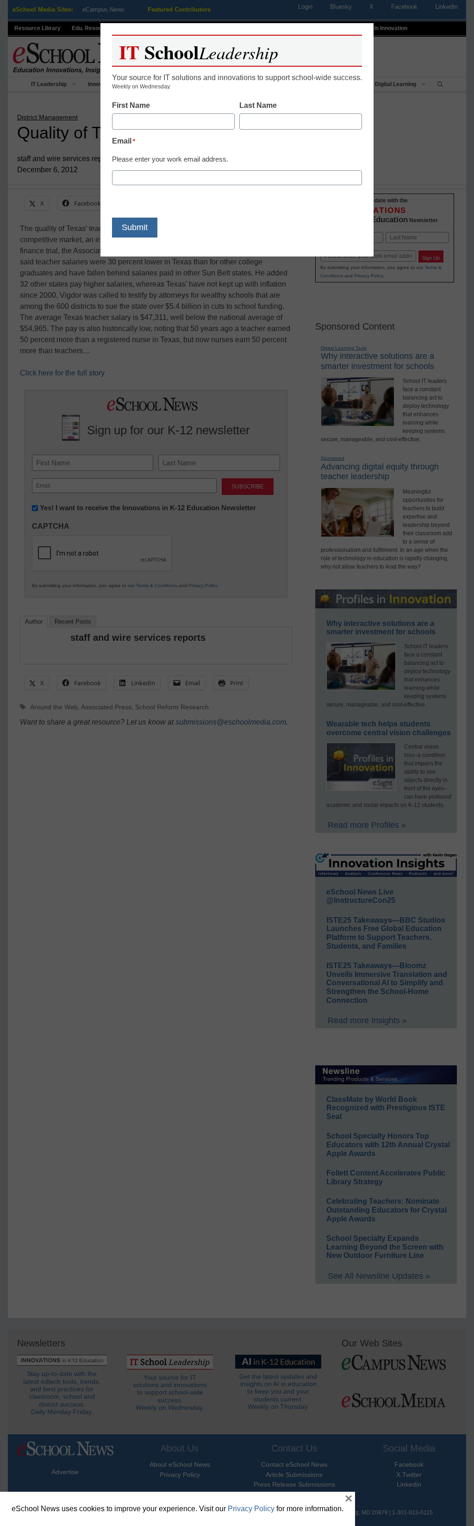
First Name (131, 105)
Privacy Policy (251, 1509)
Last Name (258, 105)
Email (123, 141)
